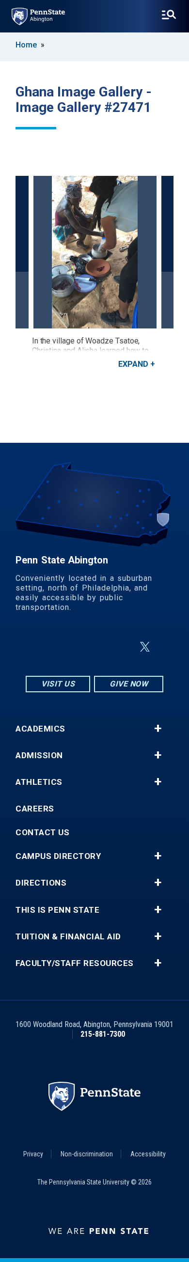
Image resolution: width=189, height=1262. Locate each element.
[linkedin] (96, 647)
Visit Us (58, 683)
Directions (41, 883)
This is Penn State (57, 910)
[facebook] (71, 647)
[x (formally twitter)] (145, 647)
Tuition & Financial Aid (68, 936)
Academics (40, 728)
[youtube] (121, 647)
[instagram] (46, 647)
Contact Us (42, 832)
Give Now (129, 683)
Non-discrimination (87, 1154)
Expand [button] (133, 364)
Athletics (39, 782)
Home (26, 44)
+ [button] (157, 728)
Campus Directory (58, 856)
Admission (39, 755)
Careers (35, 808)
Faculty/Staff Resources (75, 963)
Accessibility (148, 1154)
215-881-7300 (102, 1034)
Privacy (33, 1154)
